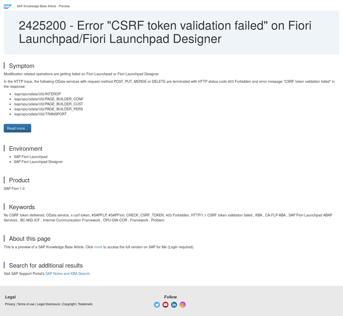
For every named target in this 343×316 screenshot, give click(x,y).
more (98, 246)
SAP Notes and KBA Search (67, 273)
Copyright (69, 304)
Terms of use (26, 304)
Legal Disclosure (48, 304)
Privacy (10, 304)
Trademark (85, 304)
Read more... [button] (17, 128)
